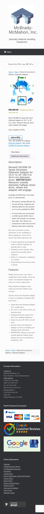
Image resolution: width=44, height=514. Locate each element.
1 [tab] (18, 77)
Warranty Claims (9, 493)
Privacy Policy (8, 478)
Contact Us (7, 371)
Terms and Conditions (11, 488)
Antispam (7, 464)
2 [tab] (22, 77)
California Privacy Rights (12, 467)
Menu (9, 52)
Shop (13, 350)
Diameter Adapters (15, 143)
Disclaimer (7, 471)
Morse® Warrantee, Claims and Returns (17, 476)
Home (8, 350)
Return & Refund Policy (11, 483)
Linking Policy (8, 474)
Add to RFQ (15, 137)
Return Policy (8, 481)
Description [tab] (15, 152)
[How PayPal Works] (22, 421)
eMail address (8, 378)
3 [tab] (25, 77)
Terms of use (8, 490)
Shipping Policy (9, 486)
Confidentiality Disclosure (12, 469)
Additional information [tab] (19, 156)
